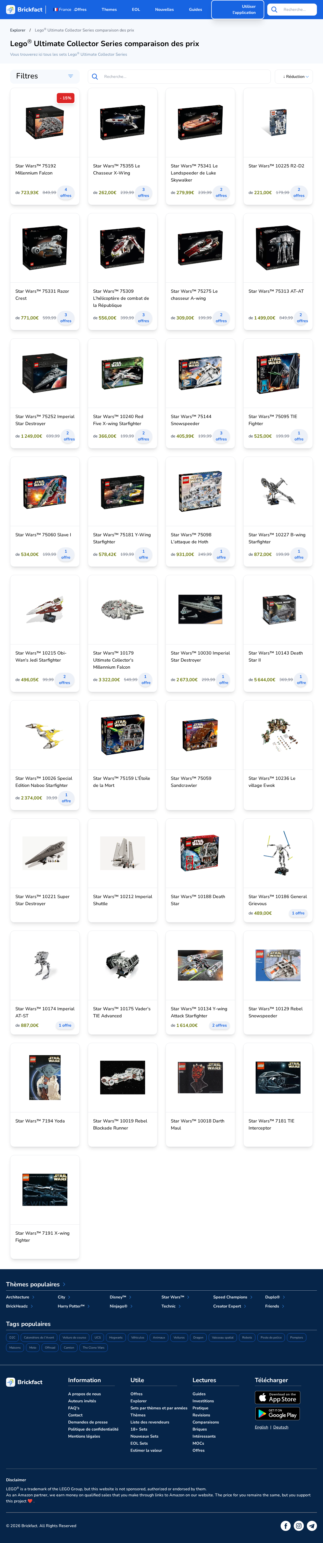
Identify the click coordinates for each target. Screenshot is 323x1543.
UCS (98, 1338)
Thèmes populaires (33, 1284)
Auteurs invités (82, 1401)
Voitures (179, 1338)
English (261, 1427)
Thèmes (138, 1415)
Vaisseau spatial (223, 1338)
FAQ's (73, 1408)
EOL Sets (139, 1443)
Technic (169, 1306)
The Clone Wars (93, 1348)
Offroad (50, 1348)
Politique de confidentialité (93, 1429)
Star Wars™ (173, 1297)
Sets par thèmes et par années (158, 1408)
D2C (12, 1338)
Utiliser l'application (244, 9)
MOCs (198, 1443)
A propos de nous (84, 1394)
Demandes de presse (88, 1422)
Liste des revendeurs (149, 1422)
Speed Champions (230, 1297)
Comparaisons (206, 1422)
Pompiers (296, 1338)
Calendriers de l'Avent (39, 1338)
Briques (200, 1429)
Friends (272, 1306)
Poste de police (271, 1338)
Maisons (15, 1348)
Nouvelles (164, 9)
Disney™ (118, 1297)
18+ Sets (138, 1429)
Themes (109, 9)
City (61, 1297)
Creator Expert (227, 1306)
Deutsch (280, 1427)
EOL (136, 9)
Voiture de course (74, 1338)
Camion (69, 1348)
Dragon (198, 1338)
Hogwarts (116, 1338)
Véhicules (137, 1338)
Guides (195, 9)
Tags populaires (28, 1324)
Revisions (201, 1415)
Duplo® (272, 1297)
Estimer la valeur (146, 1450)
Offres (80, 9)
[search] (274, 10)
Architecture (17, 1297)
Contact (75, 1415)
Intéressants (204, 1436)
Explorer (138, 1401)
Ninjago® (118, 1306)
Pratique (200, 1408)
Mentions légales (84, 1436)
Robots (247, 1338)
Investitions (203, 1401)
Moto (32, 1348)
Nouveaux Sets (144, 1436)
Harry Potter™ (71, 1306)
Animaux (159, 1338)
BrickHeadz (17, 1306)
